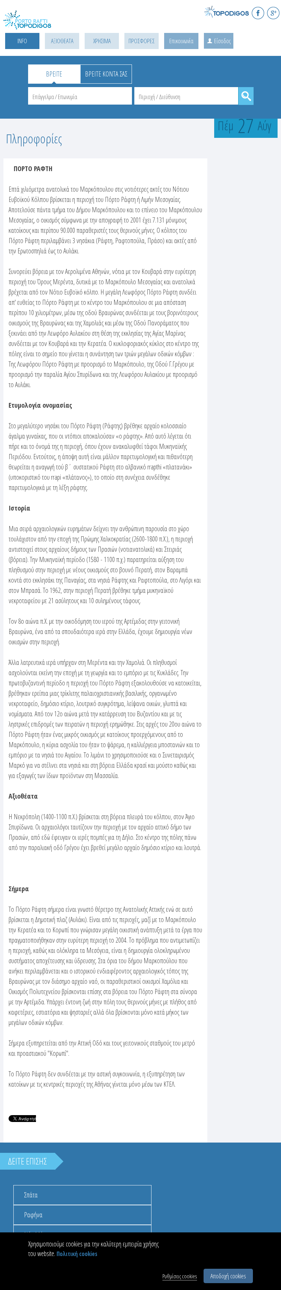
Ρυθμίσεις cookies (179, 1276)
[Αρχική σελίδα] (34, 24)
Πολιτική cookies (77, 1254)
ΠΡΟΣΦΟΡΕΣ (142, 41)
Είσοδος (222, 41)
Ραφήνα (33, 1214)
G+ (273, 13)
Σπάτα (31, 1194)
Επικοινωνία (181, 41)
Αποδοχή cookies (228, 1275)
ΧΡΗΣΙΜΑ (102, 41)
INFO (22, 41)
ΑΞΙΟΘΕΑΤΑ (62, 41)
